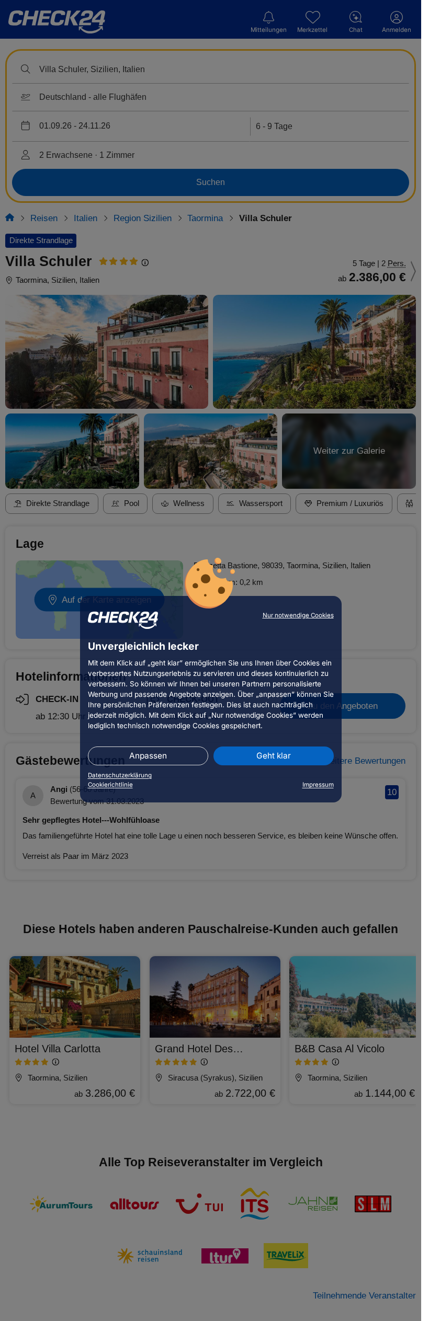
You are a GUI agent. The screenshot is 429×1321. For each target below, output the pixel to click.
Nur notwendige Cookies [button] (298, 615)
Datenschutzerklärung (120, 775)
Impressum (318, 784)
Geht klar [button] (273, 756)
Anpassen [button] (148, 756)
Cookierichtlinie (110, 784)
